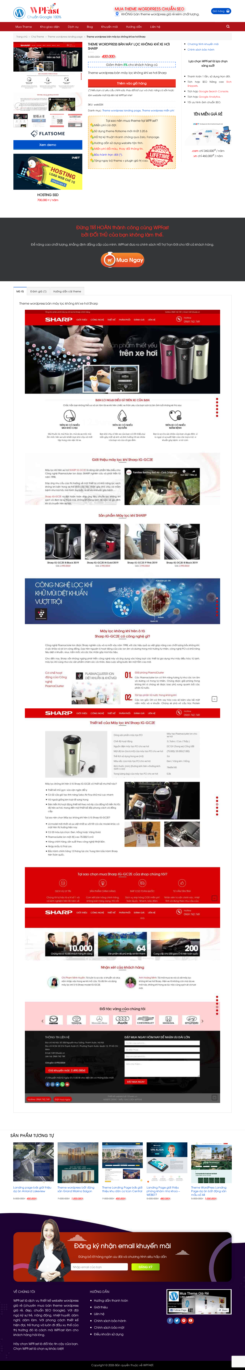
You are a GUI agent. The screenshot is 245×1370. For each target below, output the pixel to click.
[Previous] (19, 76)
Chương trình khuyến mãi (203, 44)
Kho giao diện (50, 26)
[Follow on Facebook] (170, 1321)
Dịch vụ (73, 26)
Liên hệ (155, 26)
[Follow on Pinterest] (184, 1321)
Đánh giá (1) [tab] (38, 291)
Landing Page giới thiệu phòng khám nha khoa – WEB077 (163, 1191)
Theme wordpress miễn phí (158, 110)
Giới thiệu (101, 1307)
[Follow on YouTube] (191, 1321)
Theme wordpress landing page (65, 36)
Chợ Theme (37, 36)
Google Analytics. (210, 96)
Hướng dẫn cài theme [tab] (67, 291)
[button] (221, 11)
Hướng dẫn (134, 26)
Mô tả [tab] (20, 291)
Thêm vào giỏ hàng (131, 83)
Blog (90, 26)
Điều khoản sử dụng (108, 1334)
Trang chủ (21, 36)
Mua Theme (24, 26)
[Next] (76, 76)
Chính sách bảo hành (201, 49)
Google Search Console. (214, 91)
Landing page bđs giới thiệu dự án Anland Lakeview (32, 1189)
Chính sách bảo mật (109, 1327)
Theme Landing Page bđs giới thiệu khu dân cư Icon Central (122, 1189)
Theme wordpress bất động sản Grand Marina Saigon (76, 1189)
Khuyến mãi (109, 26)
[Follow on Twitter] (177, 1321)
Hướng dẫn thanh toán (111, 1300)
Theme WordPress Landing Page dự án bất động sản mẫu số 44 (208, 1191)
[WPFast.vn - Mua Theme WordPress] (37, 11)
